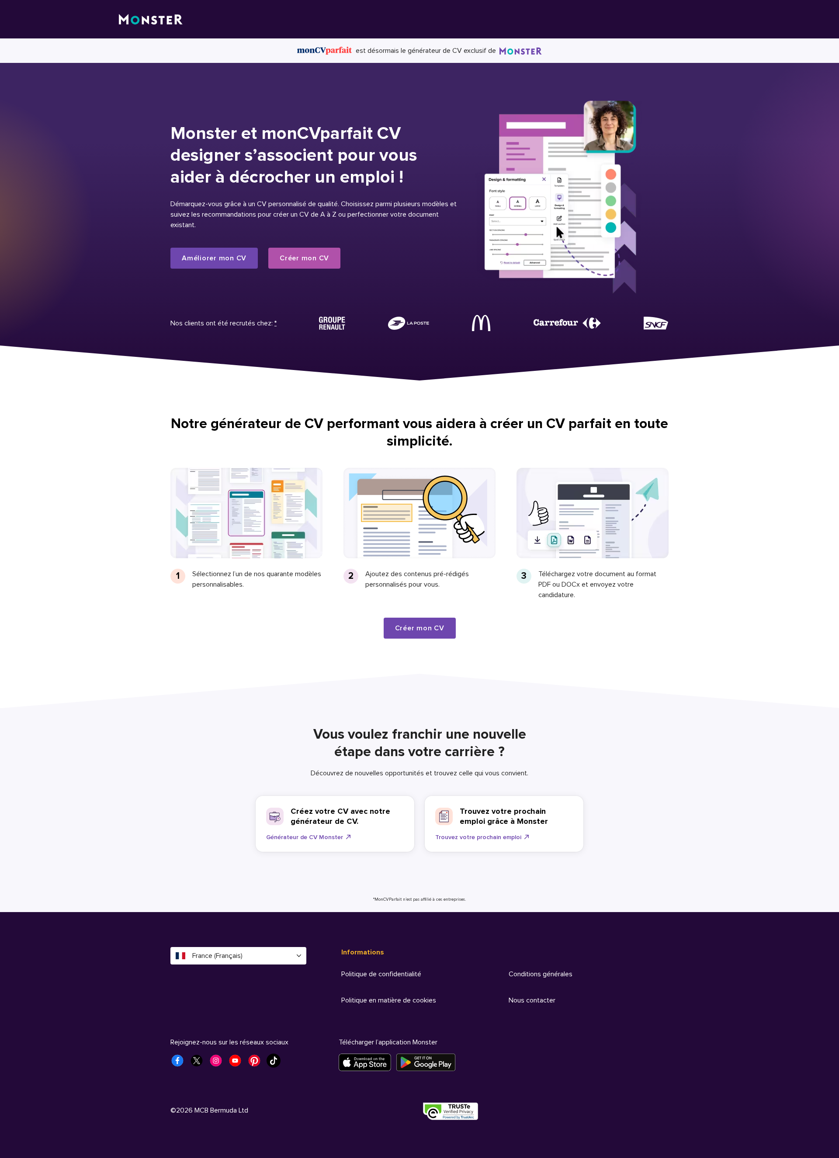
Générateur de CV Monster (304, 837)
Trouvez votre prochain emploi (478, 837)
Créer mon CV (304, 258)
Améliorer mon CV (214, 258)
